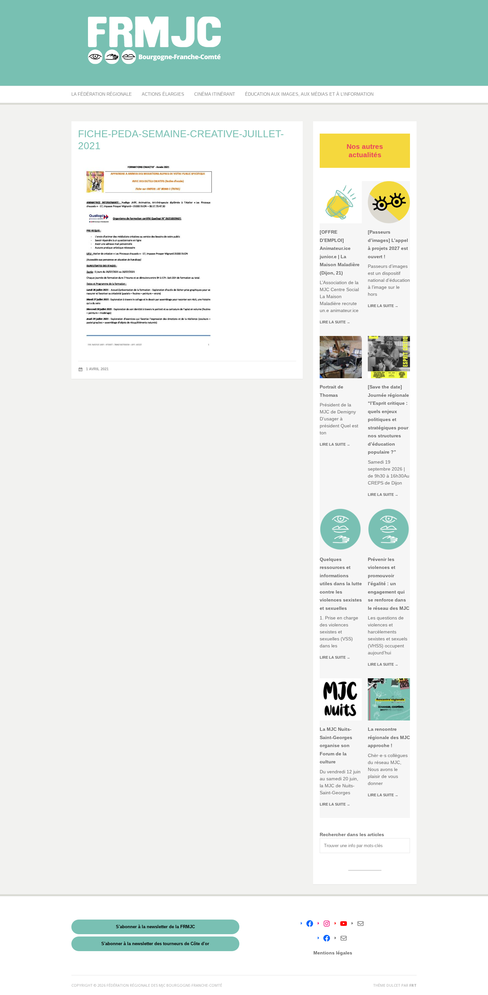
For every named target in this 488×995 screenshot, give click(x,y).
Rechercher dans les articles (352, 834)
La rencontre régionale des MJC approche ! (389, 737)
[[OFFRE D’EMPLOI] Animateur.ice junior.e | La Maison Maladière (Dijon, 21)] (341, 202)
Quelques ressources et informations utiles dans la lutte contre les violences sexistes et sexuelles (341, 584)
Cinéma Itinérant (214, 94)
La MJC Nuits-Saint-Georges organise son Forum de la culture (336, 745)
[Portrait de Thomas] (341, 357)
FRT (413, 985)
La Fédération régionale (101, 94)
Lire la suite (335, 322)
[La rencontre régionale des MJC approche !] (389, 699)
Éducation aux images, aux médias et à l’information (309, 94)
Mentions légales (332, 952)
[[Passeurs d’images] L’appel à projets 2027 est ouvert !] (389, 202)
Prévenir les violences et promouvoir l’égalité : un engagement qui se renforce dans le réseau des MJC (388, 584)
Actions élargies (163, 94)
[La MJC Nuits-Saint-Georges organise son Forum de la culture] (341, 699)
